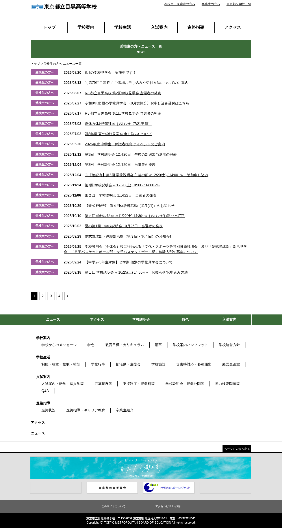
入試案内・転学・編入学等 (62, 384)
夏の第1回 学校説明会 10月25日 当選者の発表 (113, 226)
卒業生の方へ (211, 4)
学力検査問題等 (227, 384)
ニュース (38, 433)
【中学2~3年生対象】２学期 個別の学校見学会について (118, 262)
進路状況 (48, 410)
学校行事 (98, 364)
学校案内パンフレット (190, 345)
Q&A (45, 391)
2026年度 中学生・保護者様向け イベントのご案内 (114, 144)
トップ (49, 27)
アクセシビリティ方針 (168, 506)
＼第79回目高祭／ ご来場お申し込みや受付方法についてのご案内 (126, 83)
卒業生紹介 (125, 410)
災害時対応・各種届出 (194, 364)
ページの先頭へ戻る (237, 448)
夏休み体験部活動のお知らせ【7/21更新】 (108, 124)
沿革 (158, 345)
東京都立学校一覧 (238, 4)
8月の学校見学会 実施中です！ (100, 72)
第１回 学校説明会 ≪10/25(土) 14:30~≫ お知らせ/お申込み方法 (126, 272)
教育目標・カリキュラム (124, 345)
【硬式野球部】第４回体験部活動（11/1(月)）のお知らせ (119, 206)
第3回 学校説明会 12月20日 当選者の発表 (110, 165)
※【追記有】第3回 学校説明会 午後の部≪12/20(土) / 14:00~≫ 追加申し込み (136, 175)
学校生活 (122, 27)
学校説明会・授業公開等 (184, 384)
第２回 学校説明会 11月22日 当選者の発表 (110, 195)
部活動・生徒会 (128, 364)
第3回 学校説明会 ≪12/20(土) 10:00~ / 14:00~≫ (112, 185)
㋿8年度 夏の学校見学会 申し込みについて (108, 134)
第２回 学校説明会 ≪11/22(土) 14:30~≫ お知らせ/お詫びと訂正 (124, 216)
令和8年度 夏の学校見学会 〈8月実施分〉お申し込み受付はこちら (126, 103)
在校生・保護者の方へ (179, 4)
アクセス (232, 27)
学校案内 (86, 27)
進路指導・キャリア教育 (85, 410)
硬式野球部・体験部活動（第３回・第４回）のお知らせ (118, 236)
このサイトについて (113, 506)
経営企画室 (231, 364)
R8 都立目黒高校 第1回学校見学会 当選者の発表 (112, 113)
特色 (91, 345)
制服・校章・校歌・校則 (60, 364)
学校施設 (158, 364)
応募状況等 (103, 384)
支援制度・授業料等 (139, 384)
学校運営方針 (229, 345)
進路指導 (195, 27)
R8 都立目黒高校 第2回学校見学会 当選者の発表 (112, 93)
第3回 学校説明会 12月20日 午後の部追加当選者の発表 (120, 154)
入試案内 (159, 27)
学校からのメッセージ (59, 345)
